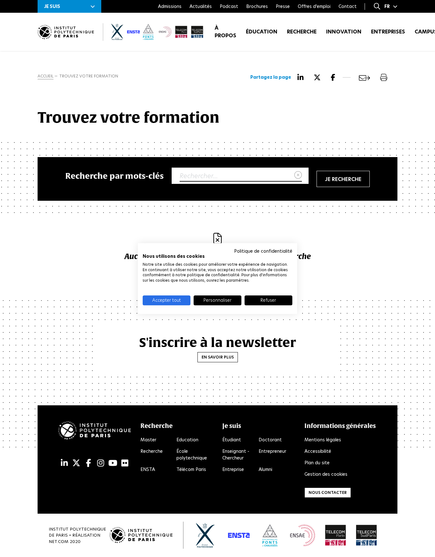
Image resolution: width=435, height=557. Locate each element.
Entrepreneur (272, 451)
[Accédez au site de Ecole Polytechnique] (205, 535)
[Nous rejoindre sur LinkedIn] (64, 463)
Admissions (170, 6)
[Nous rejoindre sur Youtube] (112, 463)
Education (187, 440)
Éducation (261, 31)
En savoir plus (218, 357)
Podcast (229, 6)
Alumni (265, 469)
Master (148, 440)
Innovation (343, 31)
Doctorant (270, 440)
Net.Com (58, 542)
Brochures (257, 6)
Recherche (302, 31)
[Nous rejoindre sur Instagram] (100, 463)
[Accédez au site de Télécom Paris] (335, 535)
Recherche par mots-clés (114, 175)
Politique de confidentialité (263, 251)
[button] (69, 6)
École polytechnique (191, 454)
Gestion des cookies (325, 474)
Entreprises (388, 31)
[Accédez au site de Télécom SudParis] (366, 535)
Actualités (200, 6)
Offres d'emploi (314, 6)
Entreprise (233, 469)
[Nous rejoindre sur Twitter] (76, 463)
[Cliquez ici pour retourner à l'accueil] (66, 32)
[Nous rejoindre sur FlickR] (124, 463)
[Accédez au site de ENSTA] (239, 535)
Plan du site (317, 462)
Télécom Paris (191, 469)
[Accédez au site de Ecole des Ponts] (269, 535)
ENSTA (147, 469)
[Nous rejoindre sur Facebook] (88, 463)
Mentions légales (322, 440)
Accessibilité (317, 451)
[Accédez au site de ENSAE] (302, 535)
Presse (283, 6)
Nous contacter (328, 492)
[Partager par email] (364, 78)
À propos (225, 31)
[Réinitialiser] (298, 175)
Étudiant (231, 440)
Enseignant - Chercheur (235, 454)
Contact (348, 6)
